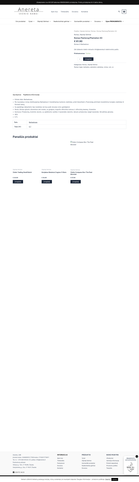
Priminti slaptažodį (112, 463)
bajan (81, 67)
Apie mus (54, 12)
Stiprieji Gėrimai (43, 21)
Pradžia (76, 31)
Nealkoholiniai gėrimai (61, 21)
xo (113, 67)
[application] (33, 21)
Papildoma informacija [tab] (31, 95)
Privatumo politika (111, 465)
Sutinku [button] (115, 479)
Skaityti (108, 479)
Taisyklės (109, 468)
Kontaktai (84, 12)
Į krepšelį (88, 59)
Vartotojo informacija (112, 460)
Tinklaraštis (65, 12)
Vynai (30, 21)
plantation (93, 67)
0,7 (30, 127)
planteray (100, 67)
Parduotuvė (60, 463)
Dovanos (75, 12)
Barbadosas (33, 122)
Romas (93, 31)
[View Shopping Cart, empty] (124, 12)
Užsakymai (109, 458)
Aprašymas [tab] (17, 95)
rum (110, 67)
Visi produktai (20, 21)
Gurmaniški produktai (82, 21)
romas (106, 67)
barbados (86, 67)
